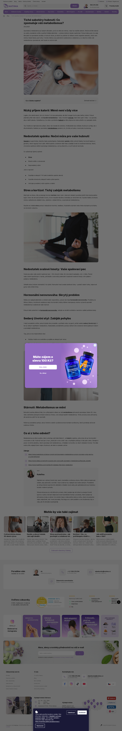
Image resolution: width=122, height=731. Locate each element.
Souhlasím (82, 712)
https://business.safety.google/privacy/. (47, 721)
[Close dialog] (95, 345)
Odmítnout (71, 712)
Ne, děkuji (43, 373)
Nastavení (40, 726)
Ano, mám (43, 367)
